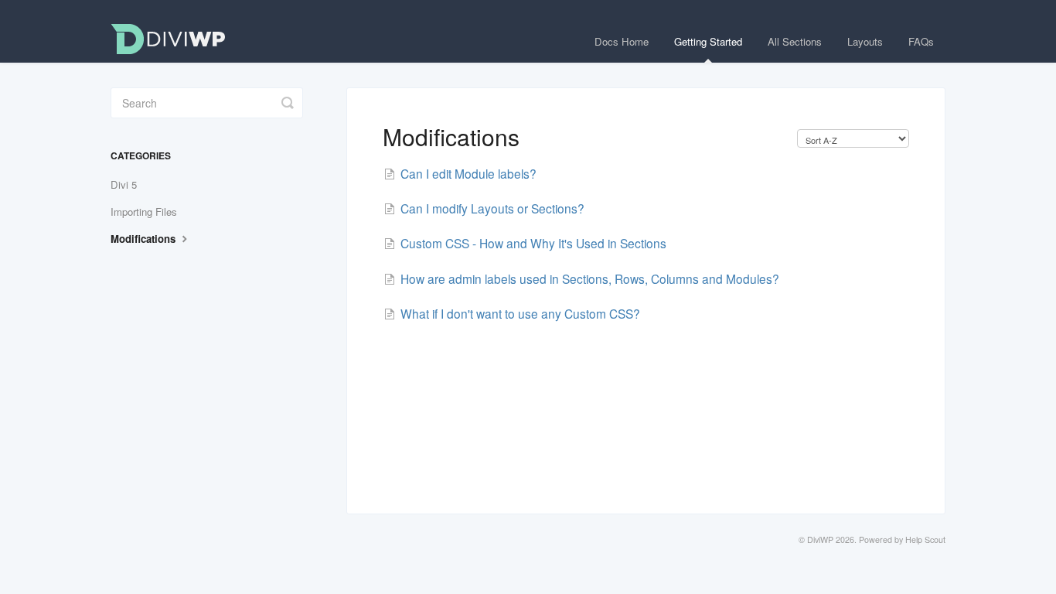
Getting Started (708, 41)
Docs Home (621, 41)
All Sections (795, 41)
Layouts (865, 41)
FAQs (921, 41)
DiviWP (820, 539)
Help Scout (925, 539)
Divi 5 (124, 184)
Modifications (145, 238)
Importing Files (144, 211)
